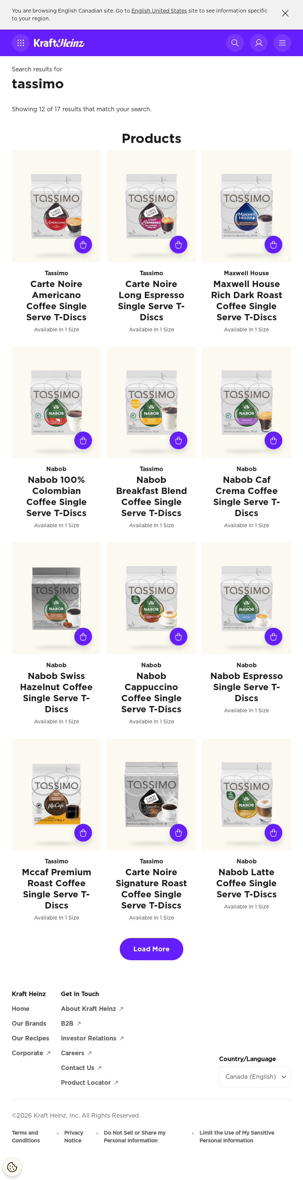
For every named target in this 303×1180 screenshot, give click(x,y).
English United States (159, 11)
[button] (21, 43)
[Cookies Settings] (12, 1167)
